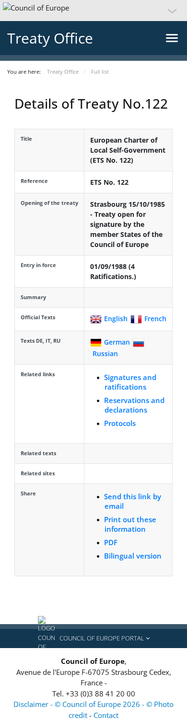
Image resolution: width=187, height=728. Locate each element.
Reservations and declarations (134, 404)
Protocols (120, 423)
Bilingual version (133, 555)
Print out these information (130, 524)
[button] (93, 10)
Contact (106, 715)
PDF (110, 542)
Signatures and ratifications (130, 382)
